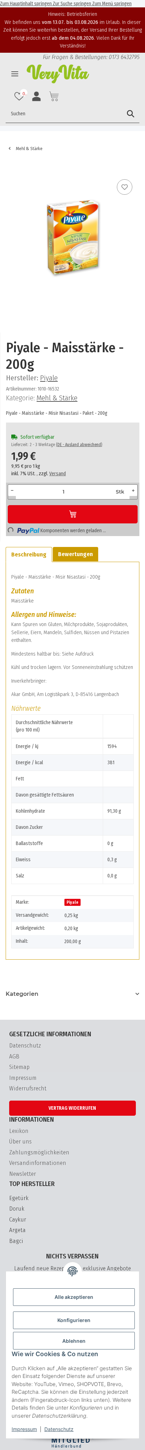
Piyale (72, 902)
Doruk (16, 1208)
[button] (20, 96)
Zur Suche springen (72, 4)
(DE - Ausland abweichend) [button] (79, 444)
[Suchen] (130, 114)
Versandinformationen (37, 1163)
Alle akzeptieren (74, 1297)
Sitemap (19, 1067)
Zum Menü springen (112, 4)
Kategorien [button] (22, 994)
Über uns (20, 1141)
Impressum (24, 1429)
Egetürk (19, 1198)
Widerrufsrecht (27, 1088)
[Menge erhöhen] (133, 490)
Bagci (16, 1241)
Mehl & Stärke (57, 397)
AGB (14, 1056)
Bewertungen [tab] (75, 554)
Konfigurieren (73, 1320)
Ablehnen (74, 1341)
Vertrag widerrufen (72, 1108)
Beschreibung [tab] (28, 554)
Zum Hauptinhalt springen (26, 4)
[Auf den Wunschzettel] (124, 187)
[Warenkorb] (11, 167)
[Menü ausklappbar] (14, 74)
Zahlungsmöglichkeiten (39, 1152)
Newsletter (22, 1174)
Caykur (17, 1219)
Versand (57, 474)
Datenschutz (59, 1429)
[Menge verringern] (12, 490)
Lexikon (19, 1131)
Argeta (17, 1230)
